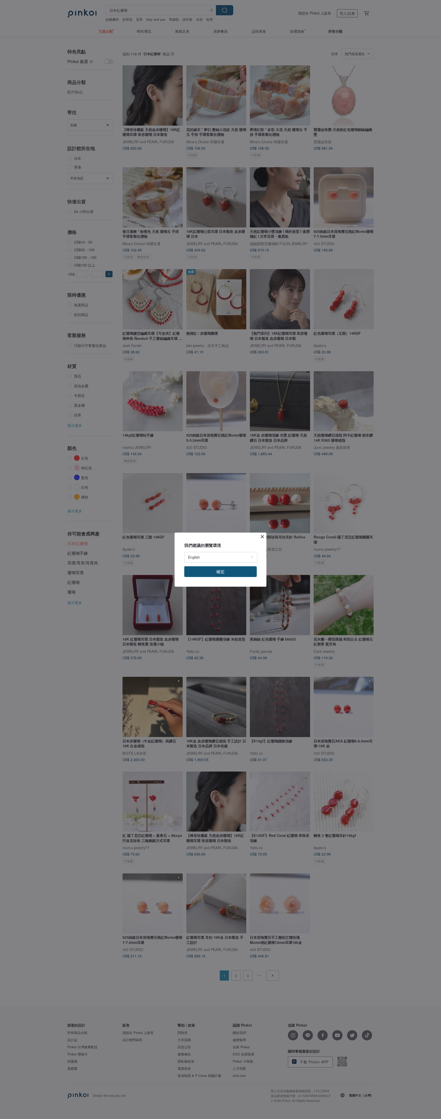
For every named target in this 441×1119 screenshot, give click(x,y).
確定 (220, 571)
